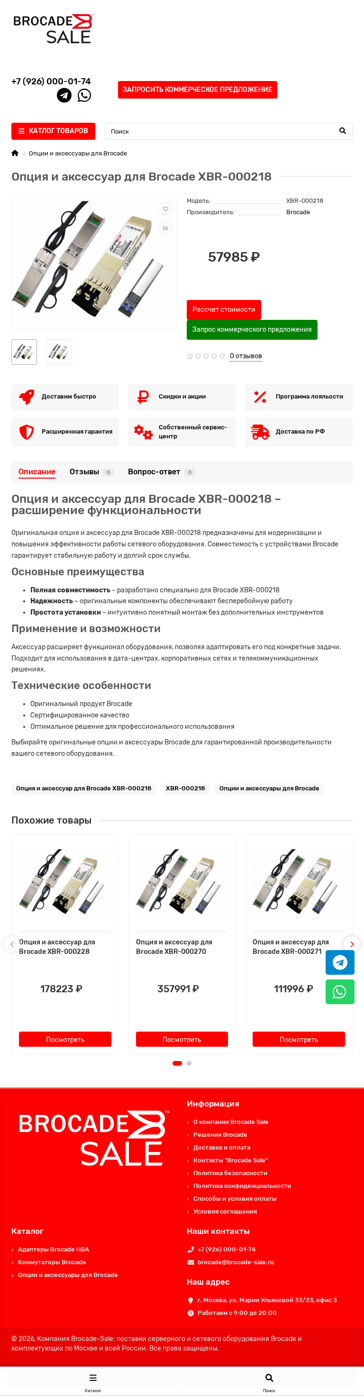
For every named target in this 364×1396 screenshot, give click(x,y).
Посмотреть (65, 1040)
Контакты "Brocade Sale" (230, 1160)
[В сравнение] (165, 227)
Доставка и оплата (221, 1147)
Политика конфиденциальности (242, 1185)
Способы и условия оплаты (235, 1198)
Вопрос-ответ (159, 471)
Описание (36, 471)
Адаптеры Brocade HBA (53, 1249)
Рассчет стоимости (223, 310)
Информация (213, 1103)
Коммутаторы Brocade (52, 1262)
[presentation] (12, 944)
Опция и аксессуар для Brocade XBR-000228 (57, 947)
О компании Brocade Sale (231, 1121)
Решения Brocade (220, 1134)
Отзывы (90, 471)
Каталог (27, 1231)
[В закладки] (165, 208)
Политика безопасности (230, 1173)
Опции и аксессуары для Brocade (78, 153)
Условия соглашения (225, 1211)
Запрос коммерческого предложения (252, 330)
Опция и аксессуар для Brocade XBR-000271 (291, 947)
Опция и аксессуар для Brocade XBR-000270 (174, 947)
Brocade (298, 212)
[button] (177, 1063)
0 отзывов (246, 356)
